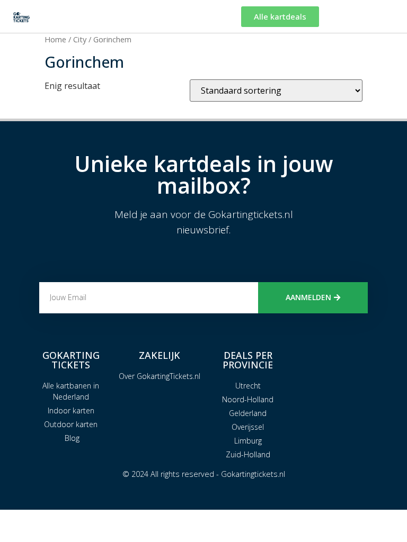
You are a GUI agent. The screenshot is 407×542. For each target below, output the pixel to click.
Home (55, 39)
